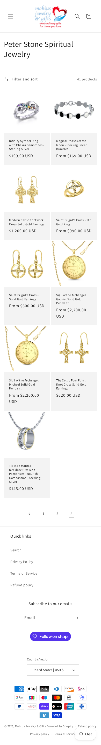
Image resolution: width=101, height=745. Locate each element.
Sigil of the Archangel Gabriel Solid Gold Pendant (71, 299)
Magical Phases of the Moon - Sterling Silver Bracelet (71, 145)
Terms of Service (24, 573)
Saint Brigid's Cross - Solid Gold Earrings (24, 297)
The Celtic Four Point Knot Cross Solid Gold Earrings (71, 384)
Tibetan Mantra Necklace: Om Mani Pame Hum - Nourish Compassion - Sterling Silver (25, 474)
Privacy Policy (21, 561)
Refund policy (21, 585)
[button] (10, 16)
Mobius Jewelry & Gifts (30, 726)
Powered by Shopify (60, 726)
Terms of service (65, 734)
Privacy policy (39, 734)
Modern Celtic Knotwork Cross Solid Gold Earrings (27, 222)
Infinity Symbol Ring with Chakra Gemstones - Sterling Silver (27, 145)
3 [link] (71, 513)
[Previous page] (29, 514)
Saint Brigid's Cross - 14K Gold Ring (74, 222)
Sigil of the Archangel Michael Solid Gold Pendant (24, 384)
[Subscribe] (76, 618)
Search (16, 550)
